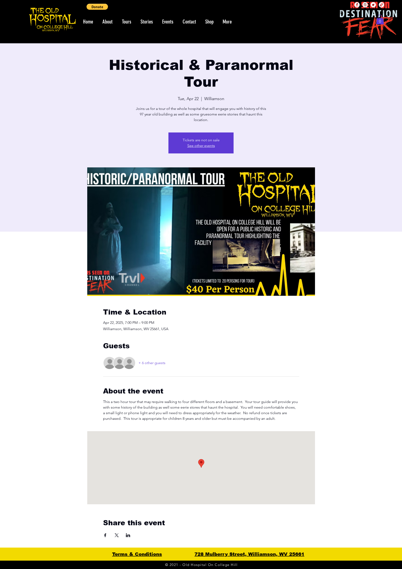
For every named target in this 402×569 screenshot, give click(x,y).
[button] (97, 7)
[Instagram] (365, 4)
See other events (201, 145)
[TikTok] (381, 4)
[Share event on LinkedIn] (128, 535)
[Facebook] (357, 4)
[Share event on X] (116, 535)
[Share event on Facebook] (105, 535)
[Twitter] (373, 4)
